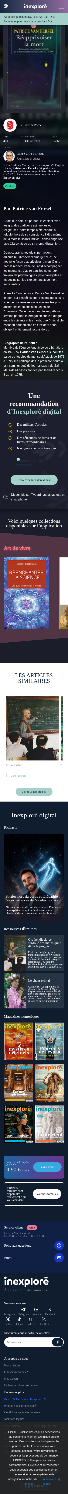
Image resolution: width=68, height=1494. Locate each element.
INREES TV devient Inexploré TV (25, 1399)
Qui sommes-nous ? (16, 1372)
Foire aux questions (17, 1245)
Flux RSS (44, 1324)
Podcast (31, 1324)
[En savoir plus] (50, 1479)
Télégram (24, 1314)
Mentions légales (14, 1419)
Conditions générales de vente (22, 1412)
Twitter (8, 1324)
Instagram (9, 1314)
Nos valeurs (11, 1378)
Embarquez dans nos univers (21, 1385)
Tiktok (19, 1324)
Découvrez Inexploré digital (34, 479)
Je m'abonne (47, 1167)
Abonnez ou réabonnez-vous (21, 16)
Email (8, 1258)
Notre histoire (12, 1365)
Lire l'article (18, 775)
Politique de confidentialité (20, 1405)
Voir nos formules (47, 1194)
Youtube (36, 1314)
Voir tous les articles (34, 791)
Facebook (50, 1314)
